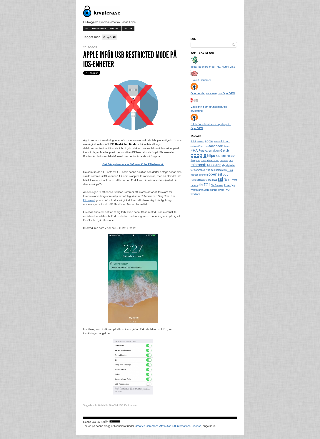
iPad (126, 405)
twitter (221, 189)
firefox (227, 146)
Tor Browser (217, 185)
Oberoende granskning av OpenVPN (213, 93)
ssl (220, 178)
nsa (230, 169)
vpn (228, 189)
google (198, 154)
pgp (225, 174)
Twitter (128, 28)
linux (203, 160)
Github (224, 150)
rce (209, 179)
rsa (214, 179)
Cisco (201, 146)
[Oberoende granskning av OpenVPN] (194, 89)
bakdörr (217, 141)
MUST (217, 165)
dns (207, 146)
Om (86, 28)
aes (193, 140)
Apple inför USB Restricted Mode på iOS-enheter (130, 59)
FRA (194, 150)
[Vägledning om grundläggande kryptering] (194, 102)
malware (224, 160)
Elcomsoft (89, 200)
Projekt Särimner (201, 80)
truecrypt (229, 185)
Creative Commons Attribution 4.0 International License (168, 426)
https (211, 155)
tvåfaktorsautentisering (204, 190)
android (200, 141)
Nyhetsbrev (99, 28)
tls (201, 184)
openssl (215, 174)
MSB (210, 165)
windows (195, 194)
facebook (216, 145)
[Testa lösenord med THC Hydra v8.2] (194, 62)
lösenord (212, 160)
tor (207, 184)
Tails (226, 179)
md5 (231, 160)
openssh (203, 174)
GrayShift (113, 405)
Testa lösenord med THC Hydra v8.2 (213, 66)
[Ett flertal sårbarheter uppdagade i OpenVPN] (194, 120)
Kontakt (115, 28)
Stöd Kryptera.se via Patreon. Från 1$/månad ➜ (133, 164)
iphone (133, 405)
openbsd (194, 174)
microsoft (198, 164)
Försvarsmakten (209, 150)
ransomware (199, 179)
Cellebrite (103, 405)
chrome (194, 146)
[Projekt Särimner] (194, 76)
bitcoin (225, 141)
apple (94, 405)
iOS (121, 405)
